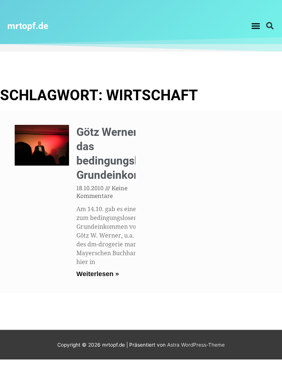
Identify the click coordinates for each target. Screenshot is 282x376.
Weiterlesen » (97, 274)
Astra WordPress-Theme (196, 345)
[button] (256, 26)
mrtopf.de (27, 26)
